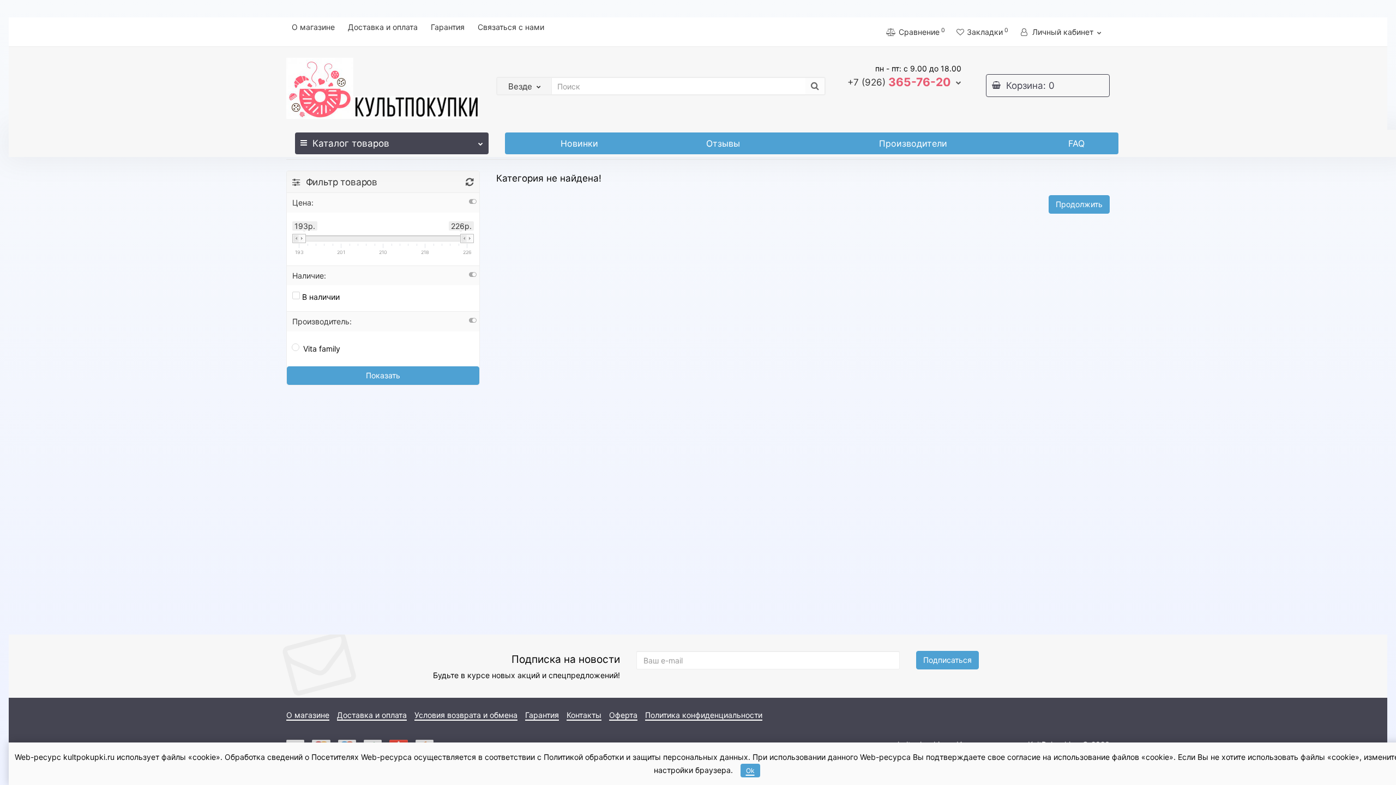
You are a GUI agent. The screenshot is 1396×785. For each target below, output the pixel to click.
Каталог (350, 143)
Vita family (321, 348)
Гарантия (448, 27)
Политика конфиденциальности (703, 715)
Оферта (623, 715)
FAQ (1076, 143)
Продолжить (1079, 204)
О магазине (313, 27)
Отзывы (723, 143)
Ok (750, 770)
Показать (383, 375)
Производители (913, 143)
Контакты (584, 715)
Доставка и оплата (383, 27)
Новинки (579, 143)
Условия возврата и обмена (466, 715)
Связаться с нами (511, 27)
